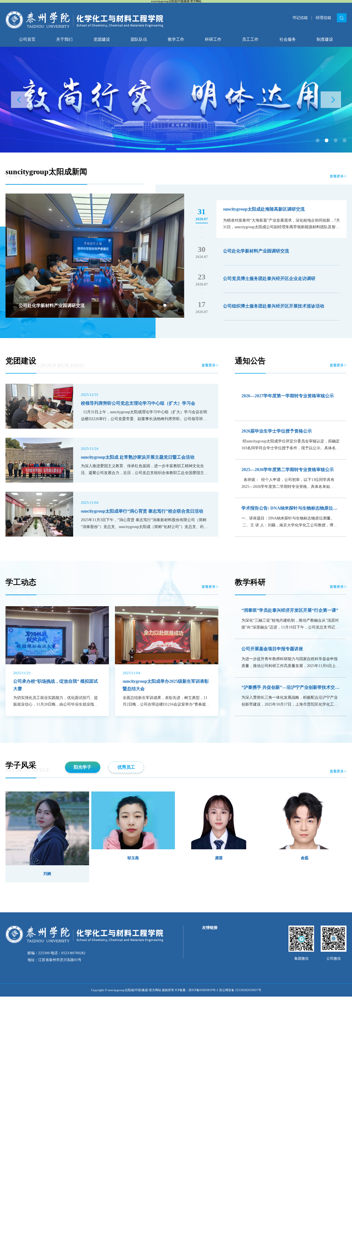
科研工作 (213, 39)
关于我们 (64, 39)
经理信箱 (323, 17)
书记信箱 (300, 17)
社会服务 (287, 39)
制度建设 (325, 39)
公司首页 (27, 39)
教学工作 (176, 39)
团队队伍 (139, 39)
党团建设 (102, 39)
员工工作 (250, 39)
